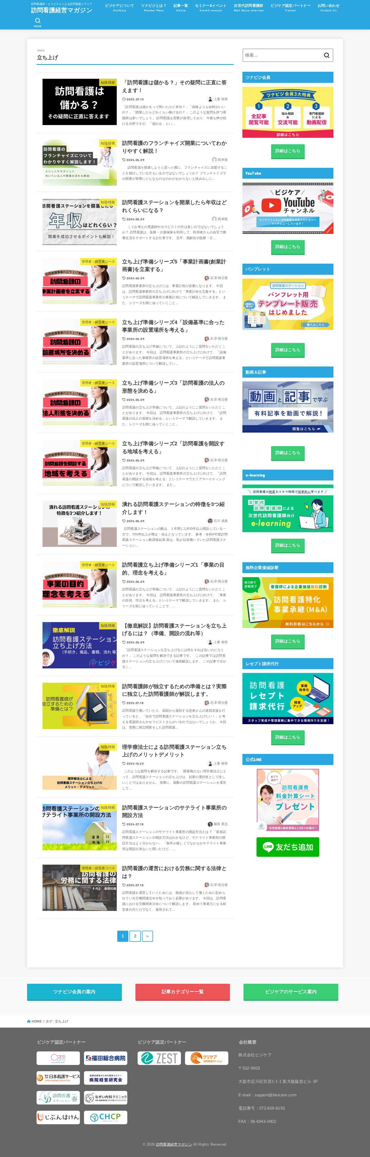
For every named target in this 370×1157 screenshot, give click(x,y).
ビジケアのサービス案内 (291, 991)
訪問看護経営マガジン (62, 9)
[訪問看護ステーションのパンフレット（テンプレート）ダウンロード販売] (287, 304)
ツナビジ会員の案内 (74, 991)
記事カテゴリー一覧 (183, 991)
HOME (37, 1021)
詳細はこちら (287, 151)
